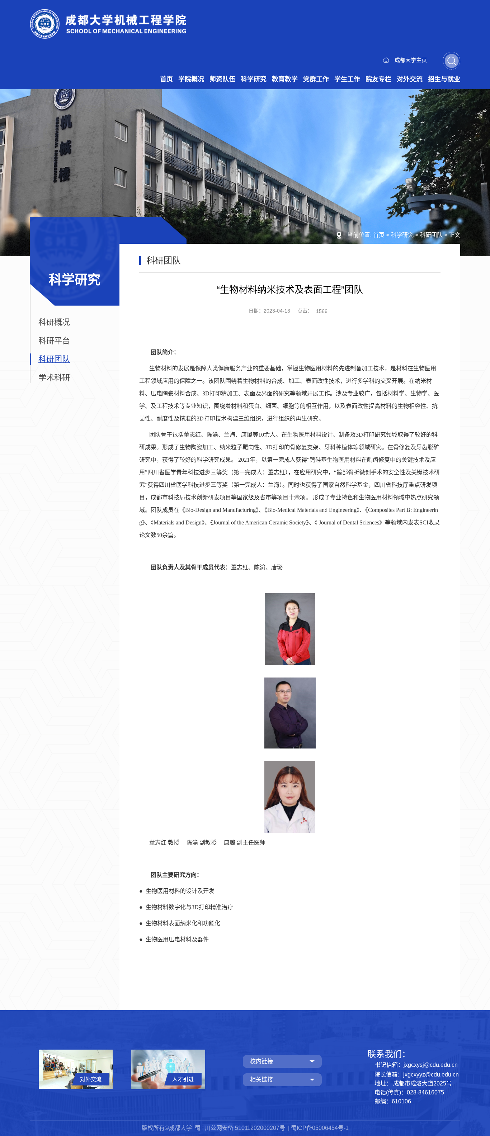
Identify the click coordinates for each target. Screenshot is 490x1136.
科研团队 (431, 235)
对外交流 (410, 79)
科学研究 (254, 79)
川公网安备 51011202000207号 (245, 1128)
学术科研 (54, 377)
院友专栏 (378, 79)
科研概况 (54, 322)
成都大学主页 (411, 60)
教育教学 (285, 79)
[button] (451, 61)
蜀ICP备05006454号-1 (320, 1128)
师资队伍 (222, 79)
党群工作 (316, 79)
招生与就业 (444, 79)
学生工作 (347, 79)
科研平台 (54, 340)
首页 (166, 79)
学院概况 (191, 79)
